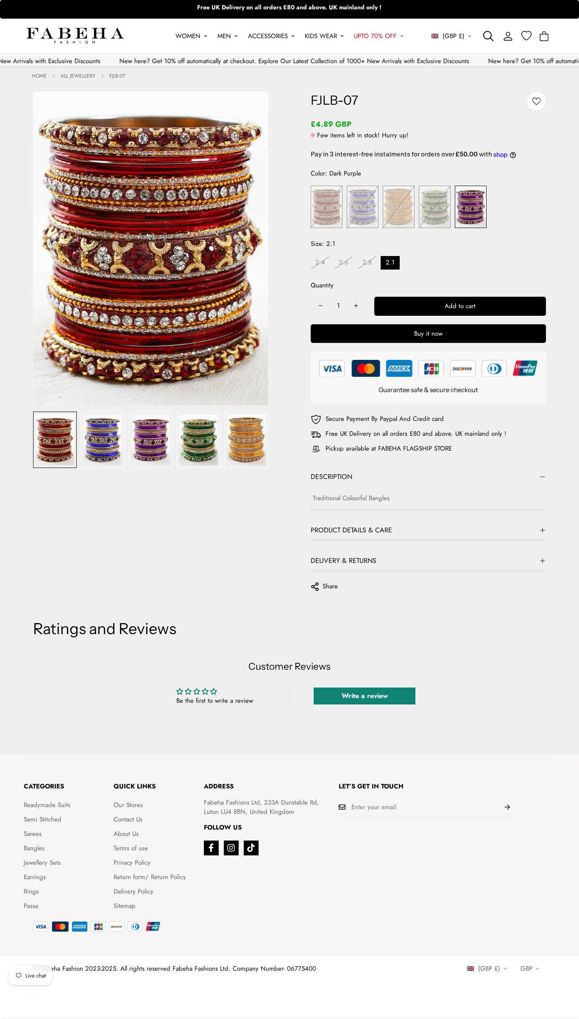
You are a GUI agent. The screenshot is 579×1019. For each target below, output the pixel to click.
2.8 (367, 262)
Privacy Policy (132, 862)
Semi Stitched (42, 819)
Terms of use (131, 848)
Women (187, 36)
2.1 (390, 262)
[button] (544, 36)
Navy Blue (363, 207)
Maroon (326, 207)
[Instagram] (231, 848)
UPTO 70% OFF (375, 36)
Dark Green (435, 207)
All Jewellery (78, 76)
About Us (126, 833)
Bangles (34, 848)
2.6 (343, 262)
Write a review (365, 696)
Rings (31, 891)
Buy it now (428, 333)
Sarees (33, 833)
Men (224, 36)
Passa (31, 905)
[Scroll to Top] (562, 973)
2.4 (320, 262)
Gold (399, 207)
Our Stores (128, 805)
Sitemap (125, 905)
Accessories (268, 36)
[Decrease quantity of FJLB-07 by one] (320, 305)
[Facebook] (211, 848)
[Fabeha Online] (75, 36)
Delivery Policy (133, 891)
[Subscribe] (500, 807)
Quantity (322, 285)
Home (39, 76)
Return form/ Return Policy (150, 877)
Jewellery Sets (42, 862)
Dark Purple (471, 207)
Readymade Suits (47, 805)
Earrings (35, 877)
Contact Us (128, 819)
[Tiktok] (251, 848)
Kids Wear (321, 36)
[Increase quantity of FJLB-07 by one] (356, 305)
